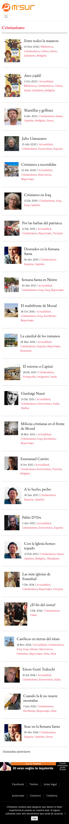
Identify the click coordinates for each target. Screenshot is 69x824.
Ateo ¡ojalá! (32, 75)
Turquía (58, 233)
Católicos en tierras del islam (38, 638)
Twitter (33, 784)
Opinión (29, 120)
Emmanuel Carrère (34, 458)
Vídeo (33, 615)
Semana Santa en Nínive (39, 279)
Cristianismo (31, 51)
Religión (42, 55)
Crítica (45, 51)
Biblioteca (47, 46)
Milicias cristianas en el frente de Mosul (42, 426)
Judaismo (30, 55)
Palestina (22, 653)
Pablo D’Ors (31, 517)
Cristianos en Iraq (37, 194)
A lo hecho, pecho (37, 489)
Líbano (33, 649)
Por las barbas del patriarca (42, 222)
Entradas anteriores (17, 752)
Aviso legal (50, 784)
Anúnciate (18, 795)
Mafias (25, 408)
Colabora (51, 795)
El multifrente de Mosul (39, 305)
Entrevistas (45, 148)
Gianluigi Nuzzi (33, 393)
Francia (57, 469)
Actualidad (46, 81)
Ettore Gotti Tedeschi (38, 669)
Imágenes (43, 376)
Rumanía (25, 350)
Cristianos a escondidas (38, 164)
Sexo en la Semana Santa (42, 726)
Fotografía (29, 376)
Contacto (35, 795)
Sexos (50, 120)
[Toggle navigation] (6, 16)
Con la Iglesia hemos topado (39, 546)
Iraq (58, 200)
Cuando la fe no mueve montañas (40, 698)
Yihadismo (53, 558)
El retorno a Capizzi (38, 366)
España (58, 148)
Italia (53, 376)
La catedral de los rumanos (40, 335)
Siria (46, 653)
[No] (64, 813)
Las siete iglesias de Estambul (36, 576)
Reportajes (27, 179)
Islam (53, 51)
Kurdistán (50, 316)
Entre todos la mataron (41, 40)
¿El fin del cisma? (43, 604)
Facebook (18, 784)
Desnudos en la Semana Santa (41, 251)
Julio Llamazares (34, 138)
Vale (34, 818)
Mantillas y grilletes (38, 110)
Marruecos (44, 174)
